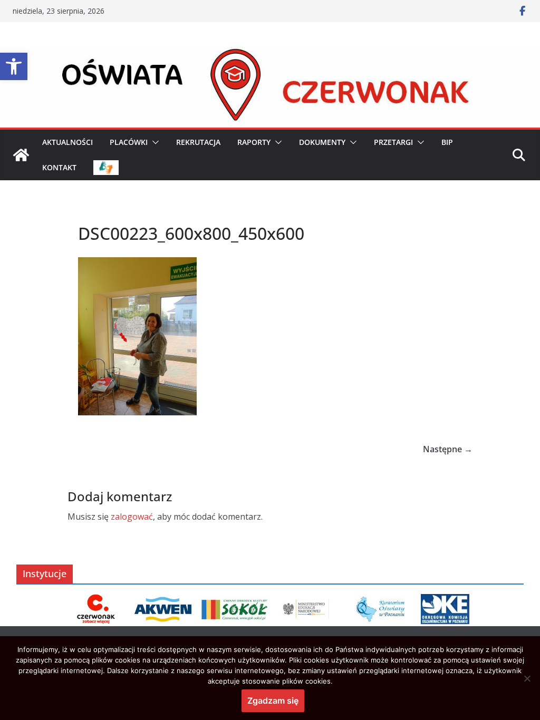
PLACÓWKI (129, 142)
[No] (527, 678)
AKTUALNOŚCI (67, 142)
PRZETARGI (393, 142)
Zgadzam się (272, 700)
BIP (447, 142)
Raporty (254, 142)
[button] (13, 66)
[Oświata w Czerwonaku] (270, 54)
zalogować (132, 516)
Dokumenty (322, 142)
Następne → (447, 449)
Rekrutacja (198, 142)
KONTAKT (59, 167)
